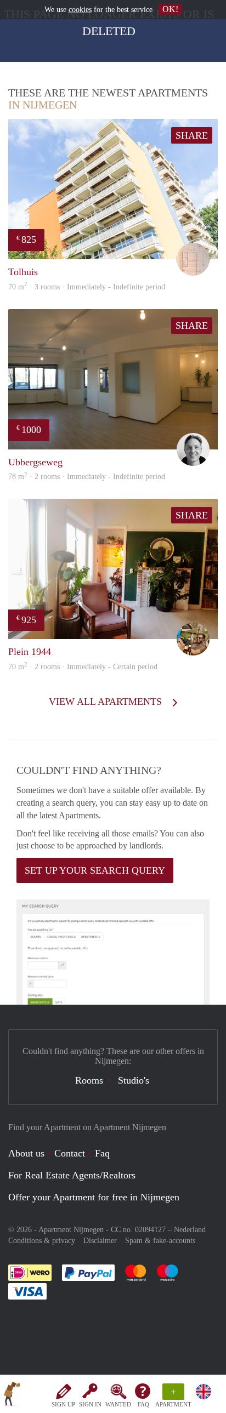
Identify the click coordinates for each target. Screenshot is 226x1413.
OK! (170, 9)
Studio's (133, 1080)
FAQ (143, 1404)
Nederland (190, 1230)
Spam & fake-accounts (160, 1241)
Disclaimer (100, 1241)
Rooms (89, 1080)
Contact (69, 1153)
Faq (102, 1153)
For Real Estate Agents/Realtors (71, 1175)
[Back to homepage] (12, 1396)
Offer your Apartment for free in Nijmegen (93, 1197)
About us (26, 1153)
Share (192, 135)
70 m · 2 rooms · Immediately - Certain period (82, 667)
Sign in (90, 1404)
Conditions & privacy (41, 1241)
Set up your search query (95, 870)
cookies (80, 9)
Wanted (118, 1404)
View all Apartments (107, 701)
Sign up (63, 1404)
